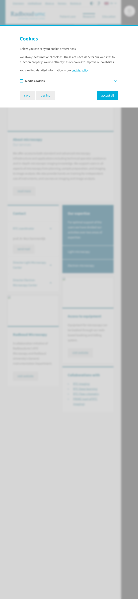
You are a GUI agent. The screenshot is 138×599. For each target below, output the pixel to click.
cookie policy (80, 70)
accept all (107, 95)
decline (45, 95)
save (27, 95)
